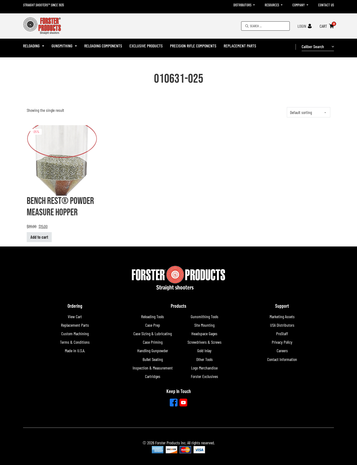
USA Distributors (282, 325)
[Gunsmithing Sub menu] (76, 46)
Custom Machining (75, 333)
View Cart (75, 316)
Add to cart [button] (39, 237)
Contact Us (326, 5)
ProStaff (282, 333)
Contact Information (282, 359)
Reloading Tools (152, 316)
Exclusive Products (146, 45)
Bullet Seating (153, 359)
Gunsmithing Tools (204, 316)
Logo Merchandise (204, 367)
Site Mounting (204, 325)
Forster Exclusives (204, 376)
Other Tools (204, 359)
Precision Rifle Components (193, 45)
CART (323, 26)
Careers (282, 350)
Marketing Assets (282, 316)
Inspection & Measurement (153, 367)
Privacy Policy (282, 342)
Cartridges (152, 376)
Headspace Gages (204, 333)
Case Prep (152, 325)
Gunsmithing (61, 45)
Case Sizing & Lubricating (152, 333)
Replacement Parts (240, 45)
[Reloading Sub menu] (43, 46)
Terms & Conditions (75, 342)
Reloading (31, 45)
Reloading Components (103, 45)
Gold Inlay (204, 350)
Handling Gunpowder (152, 350)
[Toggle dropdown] (254, 5)
